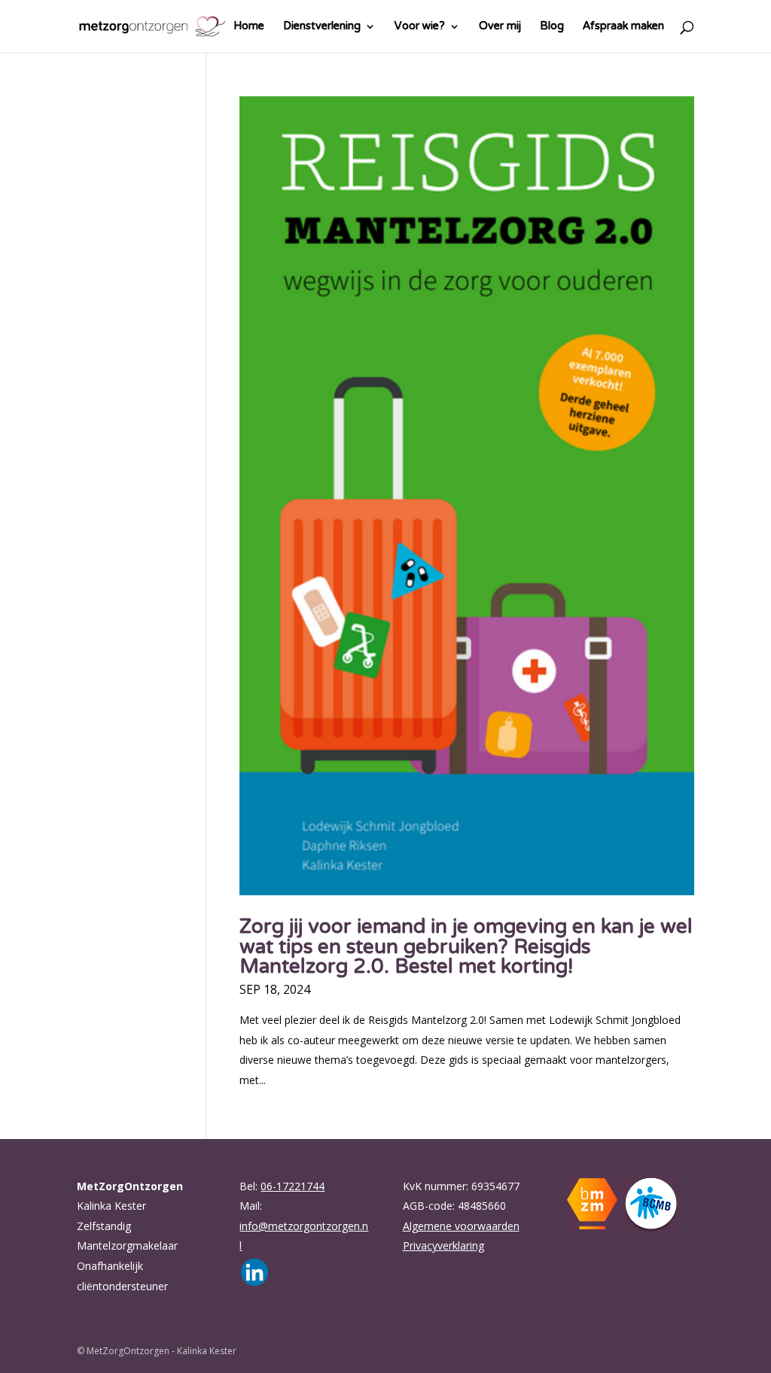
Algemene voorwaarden (461, 1226)
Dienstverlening (322, 31)
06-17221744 (293, 1186)
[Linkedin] (254, 1272)
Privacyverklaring (443, 1245)
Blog (552, 31)
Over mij (500, 31)
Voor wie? (420, 31)
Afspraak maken (623, 31)
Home (248, 31)
